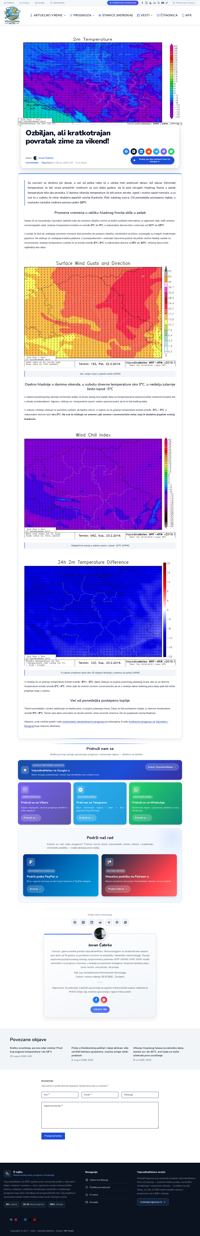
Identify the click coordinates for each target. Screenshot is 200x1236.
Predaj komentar (53, 1135)
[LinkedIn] (154, 2)
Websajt (128, 1094)
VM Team (69, 1230)
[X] (158, 2)
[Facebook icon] (96, 1000)
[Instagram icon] (104, 1000)
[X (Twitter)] (134, 151)
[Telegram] (156, 151)
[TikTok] (166, 2)
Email (88, 1094)
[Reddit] (149, 151)
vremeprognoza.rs (151, 1202)
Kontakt (94, 1202)
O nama (94, 1194)
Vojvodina (32, 162)
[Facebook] (142, 2)
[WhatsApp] (171, 151)
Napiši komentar (53, 1105)
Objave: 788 (100, 1009)
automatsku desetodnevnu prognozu (83, 721)
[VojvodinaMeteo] (12, 15)
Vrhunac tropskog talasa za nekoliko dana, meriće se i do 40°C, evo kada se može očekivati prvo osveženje (158, 1051)
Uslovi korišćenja (99, 1179)
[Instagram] (146, 2)
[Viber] (164, 151)
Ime (47, 1094)
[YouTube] (162, 2)
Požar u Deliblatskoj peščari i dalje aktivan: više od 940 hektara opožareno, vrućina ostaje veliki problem (100, 1051)
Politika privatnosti (100, 1187)
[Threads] (150, 2)
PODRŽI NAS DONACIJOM (124, 3)
